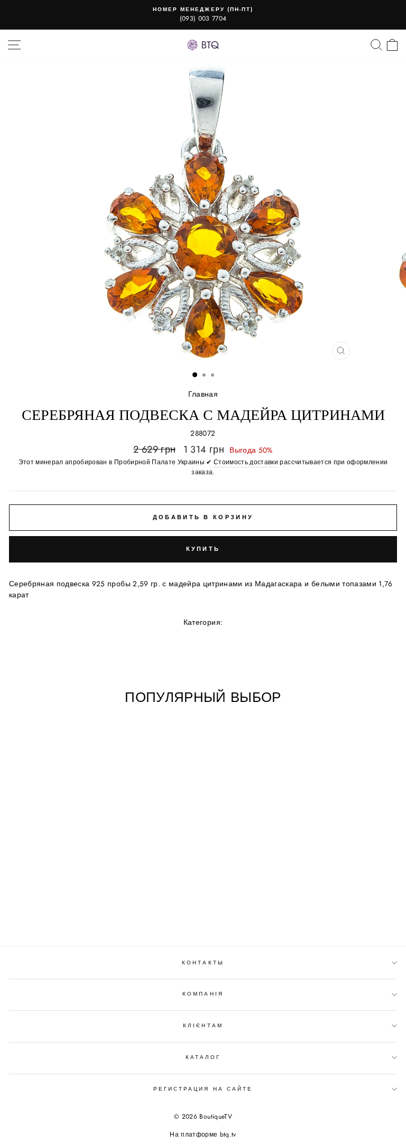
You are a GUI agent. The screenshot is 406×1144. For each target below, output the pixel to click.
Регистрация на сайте (203, 1089)
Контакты (203, 963)
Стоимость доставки (246, 462)
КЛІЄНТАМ (203, 1025)
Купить (203, 549)
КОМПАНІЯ (202, 994)
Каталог (203, 1057)
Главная (203, 394)
